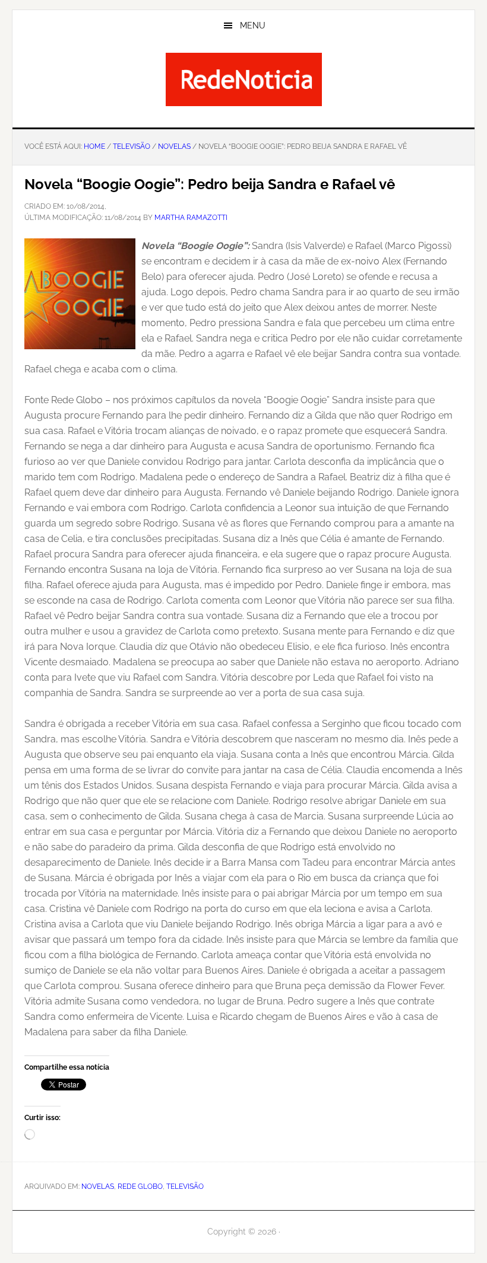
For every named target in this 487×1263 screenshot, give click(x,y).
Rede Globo (140, 1186)
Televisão (185, 1186)
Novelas (97, 1186)
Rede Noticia (243, 79)
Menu (252, 25)
